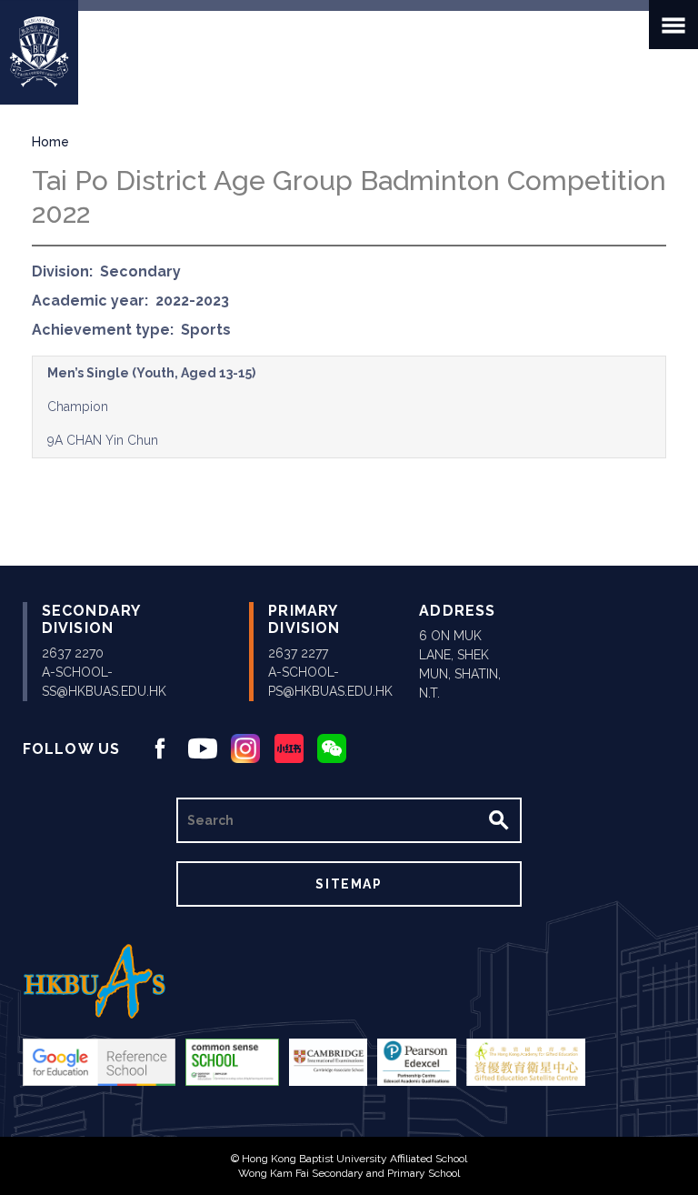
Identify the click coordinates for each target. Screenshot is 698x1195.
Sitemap (348, 884)
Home (50, 142)
